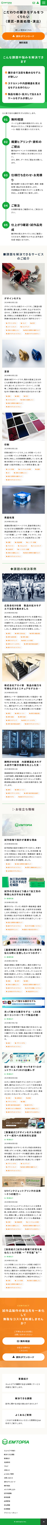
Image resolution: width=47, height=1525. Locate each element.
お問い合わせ (8, 1478)
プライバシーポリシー (11, 1513)
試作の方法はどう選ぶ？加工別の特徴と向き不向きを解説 (22, 893)
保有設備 (7, 1497)
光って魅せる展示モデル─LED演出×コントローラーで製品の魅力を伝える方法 (22, 1013)
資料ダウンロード (38, 3)
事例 (9, 633)
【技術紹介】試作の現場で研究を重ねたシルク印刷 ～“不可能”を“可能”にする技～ (23, 1251)
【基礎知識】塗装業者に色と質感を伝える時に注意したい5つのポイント (23, 951)
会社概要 (7, 1505)
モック (24, 323)
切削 (9, 1098)
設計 (9, 864)
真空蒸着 (19, 542)
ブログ (6, 1466)
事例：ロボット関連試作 (14, 1108)
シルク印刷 (11, 469)
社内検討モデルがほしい (15, 871)
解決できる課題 (23, 1400)
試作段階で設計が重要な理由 (20, 839)
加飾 (38, 469)
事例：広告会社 (21, 633)
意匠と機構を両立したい (34, 867)
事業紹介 (10, 1019)
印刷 (6, 444)
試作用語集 (8, 1493)
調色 (18, 396)
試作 (33, 323)
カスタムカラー (12, 400)
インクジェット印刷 (25, 469)
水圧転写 (10, 549)
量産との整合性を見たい (31, 929)
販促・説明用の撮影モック (32, 330)
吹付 (26, 396)
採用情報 (7, 1509)
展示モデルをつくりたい (14, 334)
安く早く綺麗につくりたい (34, 926)
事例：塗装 (25, 637)
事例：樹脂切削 (35, 633)
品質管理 (7, 1501)
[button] (43, 3)
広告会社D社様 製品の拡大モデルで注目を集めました (22, 607)
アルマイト (11, 546)
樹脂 (24, 1101)
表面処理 (9, 517)
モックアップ (25, 327)
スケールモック (12, 327)
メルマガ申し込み (9, 1489)
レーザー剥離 (32, 542)
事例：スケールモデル (14, 644)
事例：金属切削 (12, 637)
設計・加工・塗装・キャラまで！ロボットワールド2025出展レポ (23, 1068)
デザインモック (12, 1167)
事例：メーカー (21, 713)
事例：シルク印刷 (28, 640)
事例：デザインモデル (14, 793)
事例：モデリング (12, 640)
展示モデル (11, 797)
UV (8, 473)
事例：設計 (23, 717)
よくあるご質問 (23, 1419)
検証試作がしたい (13, 929)
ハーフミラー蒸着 (24, 549)
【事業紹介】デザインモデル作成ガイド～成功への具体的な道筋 (23, 1134)
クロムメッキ (23, 546)
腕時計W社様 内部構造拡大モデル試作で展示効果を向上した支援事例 (23, 763)
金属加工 (19, 1098)
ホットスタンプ (37, 546)
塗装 (6, 371)
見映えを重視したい (13, 330)
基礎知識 (10, 898)
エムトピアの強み (9, 1450)
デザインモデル (12, 298)
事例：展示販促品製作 (32, 644)
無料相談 (34, 3)
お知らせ (7, 1470)
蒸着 (9, 542)
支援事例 (7, 1462)
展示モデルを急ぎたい (33, 334)
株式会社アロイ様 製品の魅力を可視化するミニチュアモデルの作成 (23, 687)
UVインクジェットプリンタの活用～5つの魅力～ (22, 1192)
